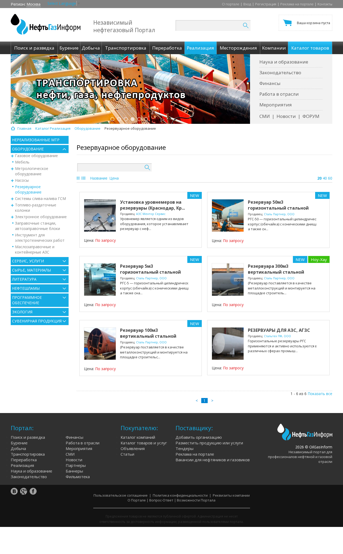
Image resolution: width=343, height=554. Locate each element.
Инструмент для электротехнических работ (40, 237)
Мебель (22, 162)
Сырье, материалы (31, 270)
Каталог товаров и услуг (144, 442)
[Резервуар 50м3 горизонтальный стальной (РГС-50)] (228, 215)
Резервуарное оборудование (28, 189)
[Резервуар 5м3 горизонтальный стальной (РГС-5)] (100, 279)
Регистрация (265, 4)
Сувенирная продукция (37, 321)
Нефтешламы (26, 288)
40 (325, 178)
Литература (24, 279)
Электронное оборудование (41, 216)
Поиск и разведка (28, 437)
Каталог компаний (138, 437)
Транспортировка (28, 454)
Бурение (19, 442)
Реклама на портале (297, 4)
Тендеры (184, 448)
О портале (230, 4)
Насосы (22, 180)
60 (330, 178)
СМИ (264, 116)
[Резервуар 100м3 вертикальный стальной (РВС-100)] (100, 343)
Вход (247, 4)
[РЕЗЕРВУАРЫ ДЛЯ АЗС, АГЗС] (228, 343)
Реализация (22, 465)
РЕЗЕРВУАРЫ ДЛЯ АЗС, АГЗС (279, 330)
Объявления (133, 448)
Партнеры (76, 465)
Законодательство (280, 72)
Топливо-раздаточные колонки (35, 207)
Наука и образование (283, 62)
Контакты (325, 4)
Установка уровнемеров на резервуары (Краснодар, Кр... (152, 205)
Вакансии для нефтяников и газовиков (213, 459)
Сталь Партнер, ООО (279, 214)
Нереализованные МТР (35, 139)
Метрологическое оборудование (31, 171)
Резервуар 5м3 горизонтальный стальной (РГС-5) (150, 272)
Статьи (127, 454)
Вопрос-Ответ (161, 500)
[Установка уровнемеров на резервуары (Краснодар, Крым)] (100, 215)
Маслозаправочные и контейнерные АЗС (34, 249)
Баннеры (74, 471)
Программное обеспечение (27, 300)
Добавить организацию (199, 437)
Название (98, 178)
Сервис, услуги (28, 260)
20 (319, 178)
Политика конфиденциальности (180, 495)
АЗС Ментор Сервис (151, 214)
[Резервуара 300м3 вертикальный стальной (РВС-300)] (228, 279)
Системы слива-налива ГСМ (40, 198)
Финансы (270, 83)
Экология (22, 311)
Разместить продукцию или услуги (209, 442)
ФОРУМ (311, 116)
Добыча (18, 448)
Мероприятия (275, 105)
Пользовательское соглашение (121, 495)
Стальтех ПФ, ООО (277, 336)
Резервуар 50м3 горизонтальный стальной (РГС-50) (278, 208)
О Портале (137, 500)
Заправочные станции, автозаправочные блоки (37, 226)
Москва (33, 4)
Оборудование (28, 148)
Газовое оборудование (36, 155)
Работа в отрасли (279, 94)
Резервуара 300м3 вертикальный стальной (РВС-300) (276, 272)
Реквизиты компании (231, 495)
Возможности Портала (196, 500)
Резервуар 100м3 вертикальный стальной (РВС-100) (148, 336)
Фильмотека (78, 476)
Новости (286, 116)
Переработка (24, 459)
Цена (114, 178)
